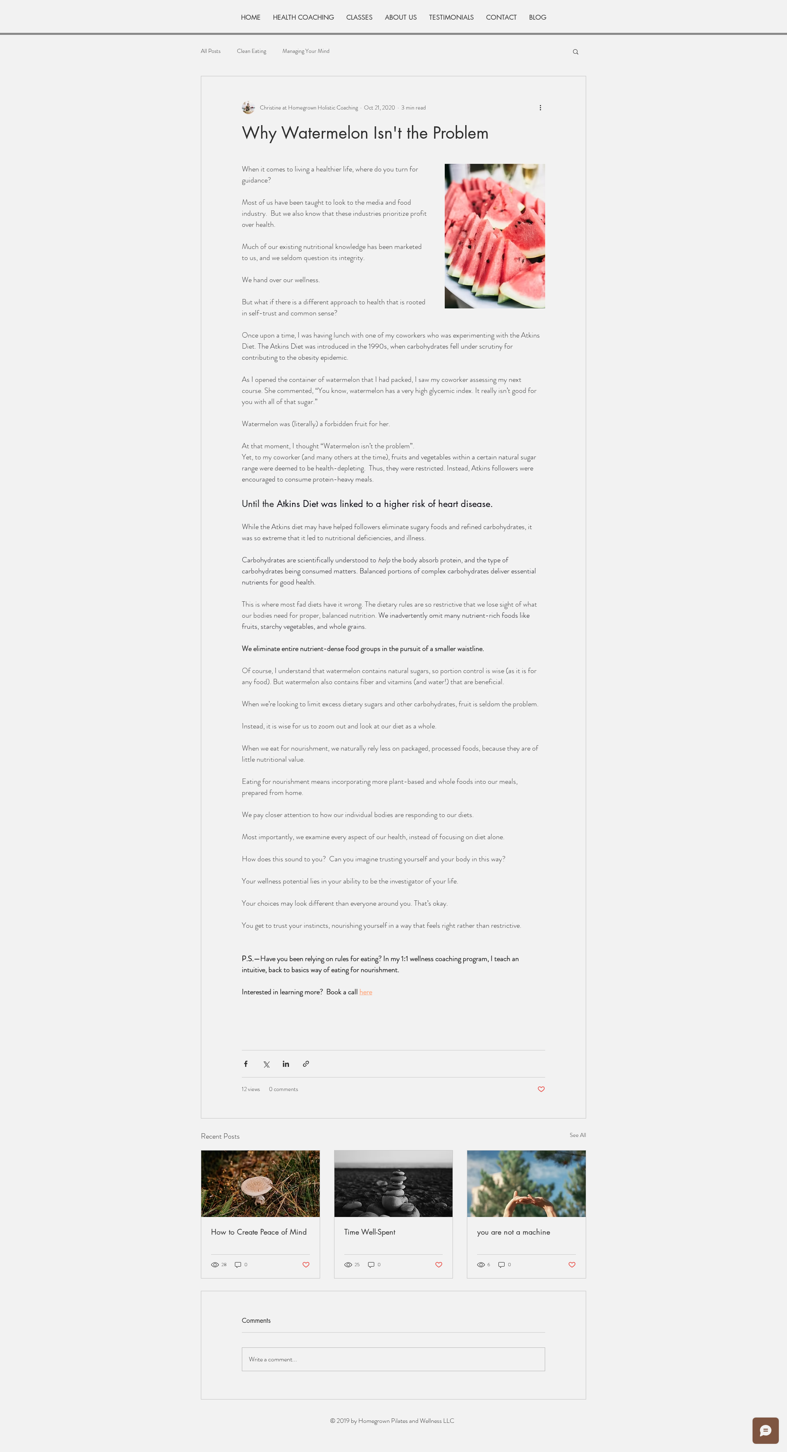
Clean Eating (251, 51)
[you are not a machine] (526, 1184)
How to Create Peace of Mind (259, 1232)
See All (578, 1135)
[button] (576, 51)
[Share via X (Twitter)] (266, 1064)
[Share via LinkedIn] (286, 1064)
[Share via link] (306, 1064)
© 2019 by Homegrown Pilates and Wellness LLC (392, 1420)
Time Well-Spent (369, 1232)
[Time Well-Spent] (393, 1184)
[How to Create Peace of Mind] (260, 1184)
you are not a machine (513, 1232)
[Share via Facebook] (246, 1064)
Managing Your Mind (306, 51)
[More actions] (540, 107)
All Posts (211, 51)
